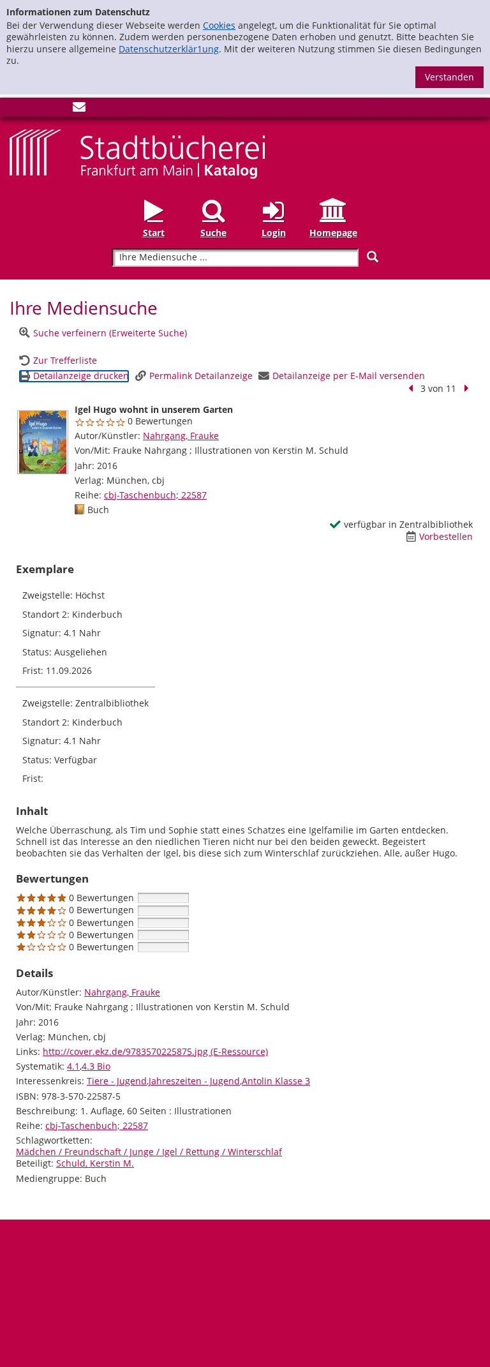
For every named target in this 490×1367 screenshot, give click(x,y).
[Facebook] (16, 109)
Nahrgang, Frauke (181, 436)
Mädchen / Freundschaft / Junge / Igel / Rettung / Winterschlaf (149, 1152)
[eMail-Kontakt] (79, 109)
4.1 (73, 1066)
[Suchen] (372, 257)
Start (154, 233)
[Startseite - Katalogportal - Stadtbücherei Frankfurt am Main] (137, 153)
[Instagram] (37, 109)
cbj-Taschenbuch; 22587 (155, 495)
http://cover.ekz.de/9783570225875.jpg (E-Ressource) (155, 1051)
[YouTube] (58, 109)
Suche (213, 233)
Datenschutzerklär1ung (169, 49)
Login (274, 233)
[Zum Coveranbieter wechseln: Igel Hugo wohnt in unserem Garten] (42, 442)
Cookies (219, 25)
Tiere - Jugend (117, 1081)
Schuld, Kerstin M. (95, 1163)
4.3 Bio (96, 1066)
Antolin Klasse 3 (276, 1081)
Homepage (333, 233)
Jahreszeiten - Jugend (194, 1081)
